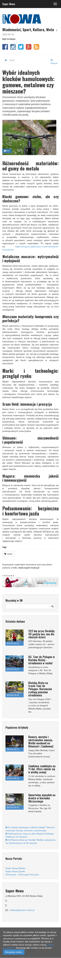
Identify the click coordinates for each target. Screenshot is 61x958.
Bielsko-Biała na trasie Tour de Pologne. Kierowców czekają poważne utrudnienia (40, 689)
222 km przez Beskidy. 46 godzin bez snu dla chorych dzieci (41, 634)
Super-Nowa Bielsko (15, 868)
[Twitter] (21, 48)
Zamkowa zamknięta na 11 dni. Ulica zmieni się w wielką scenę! (42, 769)
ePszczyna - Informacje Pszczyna (22, 874)
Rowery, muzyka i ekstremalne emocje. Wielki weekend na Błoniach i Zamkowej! (40, 741)
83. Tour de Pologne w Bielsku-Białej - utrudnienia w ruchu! (41, 660)
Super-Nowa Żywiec (15, 871)
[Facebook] (5, 48)
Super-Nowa (8, 3)
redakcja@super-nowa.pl (22, 910)
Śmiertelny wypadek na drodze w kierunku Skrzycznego (41, 798)
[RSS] (36, 48)
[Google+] (28, 48)
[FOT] (29, 137)
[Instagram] (13, 48)
